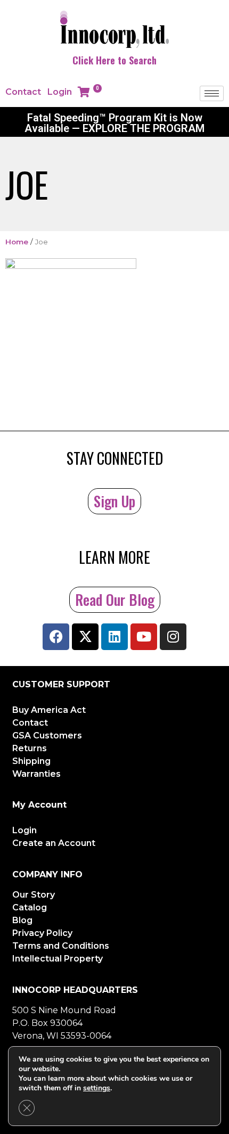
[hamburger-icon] (212, 93)
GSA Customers (47, 735)
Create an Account (53, 843)
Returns (29, 748)
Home (16, 241)
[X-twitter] (85, 636)
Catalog (29, 907)
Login (59, 92)
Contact (23, 92)
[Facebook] (56, 636)
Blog (22, 920)
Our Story (33, 895)
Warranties (36, 774)
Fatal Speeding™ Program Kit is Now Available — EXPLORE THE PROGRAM (114, 123)
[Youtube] (143, 636)
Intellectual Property (57, 959)
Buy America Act (49, 710)
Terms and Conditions (60, 946)
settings (96, 1088)
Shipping (31, 761)
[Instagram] (173, 636)
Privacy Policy (42, 933)
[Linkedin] (114, 636)
